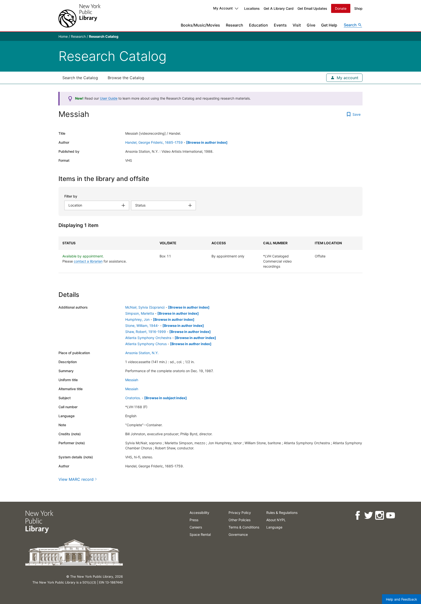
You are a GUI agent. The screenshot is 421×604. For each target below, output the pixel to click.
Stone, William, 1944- (142, 325)
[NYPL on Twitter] (368, 515)
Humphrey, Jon (137, 319)
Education (258, 25)
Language (274, 527)
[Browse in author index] (207, 142)
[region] (210, 255)
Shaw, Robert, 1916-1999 (145, 332)
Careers (196, 527)
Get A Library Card (279, 8)
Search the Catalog (80, 77)
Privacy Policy (240, 512)
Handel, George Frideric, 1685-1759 (154, 142)
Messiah (131, 380)
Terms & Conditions (244, 527)
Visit (297, 25)
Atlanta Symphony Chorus (146, 344)
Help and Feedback (401, 599)
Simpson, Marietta (139, 313)
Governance (238, 534)
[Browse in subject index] (165, 398)
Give (311, 25)
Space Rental (200, 534)
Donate (340, 8)
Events (280, 25)
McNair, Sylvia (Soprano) (145, 307)
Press (194, 520)
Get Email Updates (312, 8)
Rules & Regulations (281, 512)
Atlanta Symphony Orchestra (148, 338)
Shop (358, 8)
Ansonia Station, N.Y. (142, 353)
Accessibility (199, 512)
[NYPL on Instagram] (379, 515)
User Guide (108, 98)
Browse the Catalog (126, 77)
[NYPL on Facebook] (357, 515)
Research (234, 25)
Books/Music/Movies (200, 25)
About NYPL (276, 520)
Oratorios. (133, 398)
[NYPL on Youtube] (390, 515)
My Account (223, 8)
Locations (252, 8)
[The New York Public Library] (79, 16)
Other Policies (239, 520)
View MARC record (76, 479)
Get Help (329, 25)
